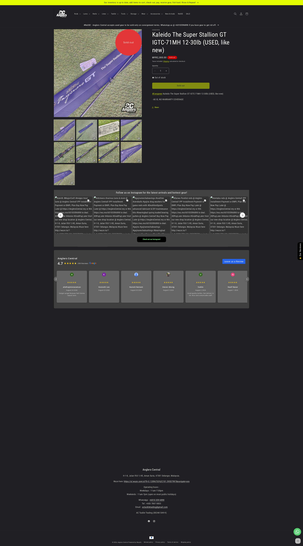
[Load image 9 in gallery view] (64, 174)
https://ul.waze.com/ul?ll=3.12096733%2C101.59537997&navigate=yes (156, 481)
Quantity (155, 66)
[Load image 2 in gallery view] (86, 130)
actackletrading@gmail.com (155, 507)
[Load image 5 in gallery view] (64, 152)
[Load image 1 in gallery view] (64, 130)
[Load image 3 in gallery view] (108, 130)
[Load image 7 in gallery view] (108, 152)
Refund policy (148, 542)
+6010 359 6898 (157, 500)
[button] (77, 14)
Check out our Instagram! (151, 239)
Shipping (166, 61)
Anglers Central (123, 542)
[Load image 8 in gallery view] (131, 152)
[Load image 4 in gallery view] (131, 130)
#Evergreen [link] (157, 94)
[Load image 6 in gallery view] (86, 152)
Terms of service (172, 542)
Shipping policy (186, 542)
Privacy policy (160, 542)
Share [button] (157, 107)
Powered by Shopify (134, 542)
